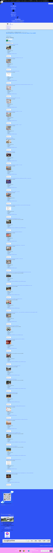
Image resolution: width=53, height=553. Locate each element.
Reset (9, 40)
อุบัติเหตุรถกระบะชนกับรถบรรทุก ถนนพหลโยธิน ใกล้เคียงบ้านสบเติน (13, 365)
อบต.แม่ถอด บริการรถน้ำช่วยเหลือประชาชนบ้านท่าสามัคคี (12, 44)
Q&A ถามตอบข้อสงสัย (45, 545)
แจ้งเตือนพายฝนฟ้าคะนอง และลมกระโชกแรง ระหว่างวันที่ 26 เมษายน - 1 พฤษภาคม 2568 (15, 245)
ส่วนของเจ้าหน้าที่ (12, 515)
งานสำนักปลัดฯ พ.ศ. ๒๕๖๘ (17, 227)
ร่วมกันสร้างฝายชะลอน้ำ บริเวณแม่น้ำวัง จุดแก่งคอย (11, 379)
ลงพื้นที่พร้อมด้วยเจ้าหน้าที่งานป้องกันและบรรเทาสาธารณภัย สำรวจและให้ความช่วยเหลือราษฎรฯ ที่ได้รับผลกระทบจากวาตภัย (19, 285)
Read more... (9, 56)
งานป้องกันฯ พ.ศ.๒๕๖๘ (14, 53)
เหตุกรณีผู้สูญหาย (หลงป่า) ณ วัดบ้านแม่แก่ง (10, 151)
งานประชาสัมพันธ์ (9, 53)
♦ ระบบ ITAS (2, 514)
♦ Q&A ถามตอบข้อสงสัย (8, 514)
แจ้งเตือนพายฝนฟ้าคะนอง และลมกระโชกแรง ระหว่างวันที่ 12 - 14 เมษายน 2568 (14, 258)
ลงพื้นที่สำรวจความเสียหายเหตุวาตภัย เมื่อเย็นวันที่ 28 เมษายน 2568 (13, 218)
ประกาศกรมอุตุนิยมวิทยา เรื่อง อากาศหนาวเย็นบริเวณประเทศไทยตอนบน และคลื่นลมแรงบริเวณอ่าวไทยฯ (17, 419)
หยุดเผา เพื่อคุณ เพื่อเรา (8, 352)
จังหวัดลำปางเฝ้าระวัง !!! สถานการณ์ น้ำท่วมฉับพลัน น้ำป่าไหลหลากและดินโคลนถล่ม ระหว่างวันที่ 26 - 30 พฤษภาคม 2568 (18, 178)
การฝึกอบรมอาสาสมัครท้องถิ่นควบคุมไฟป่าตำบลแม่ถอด (12, 392)
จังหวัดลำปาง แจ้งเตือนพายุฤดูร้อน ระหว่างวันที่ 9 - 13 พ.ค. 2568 (12, 191)
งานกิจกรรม (13, 227)
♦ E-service (4, 514)
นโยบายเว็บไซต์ (50, 545)
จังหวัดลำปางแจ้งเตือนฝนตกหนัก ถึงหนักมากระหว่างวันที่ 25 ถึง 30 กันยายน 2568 (14, 57)
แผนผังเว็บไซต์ (41, 545)
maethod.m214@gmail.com (8, 528)
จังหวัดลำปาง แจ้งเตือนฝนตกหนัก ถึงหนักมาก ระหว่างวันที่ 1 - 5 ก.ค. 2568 (13, 124)
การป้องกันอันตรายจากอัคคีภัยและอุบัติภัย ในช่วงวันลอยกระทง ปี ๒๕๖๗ (13, 459)
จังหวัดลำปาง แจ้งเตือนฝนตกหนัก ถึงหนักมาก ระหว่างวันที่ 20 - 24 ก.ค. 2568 (14, 111)
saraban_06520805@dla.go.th (7, 527)
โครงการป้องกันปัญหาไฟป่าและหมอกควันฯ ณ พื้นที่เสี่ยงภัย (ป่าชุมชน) (13, 432)
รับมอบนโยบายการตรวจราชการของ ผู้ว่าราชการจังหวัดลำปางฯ (12, 325)
